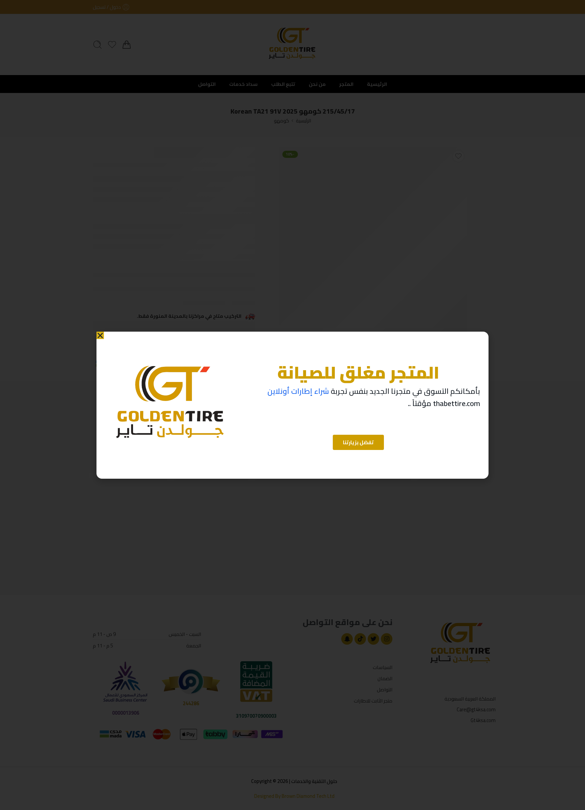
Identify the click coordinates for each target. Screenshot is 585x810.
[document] (292, 405)
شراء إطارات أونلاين (298, 391)
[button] (100, 335)
